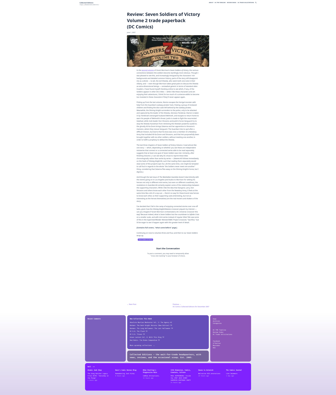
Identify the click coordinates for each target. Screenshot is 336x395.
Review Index (231, 2)
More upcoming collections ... (142, 345)
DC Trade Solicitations (246, 2)
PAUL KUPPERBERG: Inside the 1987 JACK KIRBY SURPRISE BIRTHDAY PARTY (181, 378)
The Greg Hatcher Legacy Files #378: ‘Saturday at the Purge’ (98, 376)
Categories (217, 323)
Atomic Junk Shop (95, 370)
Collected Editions (86, 3)
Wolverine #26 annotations (209, 373)
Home (214, 319)
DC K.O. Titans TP (137, 334)
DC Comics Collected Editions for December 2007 (191, 307)
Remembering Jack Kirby (125, 373)
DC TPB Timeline (220, 2)
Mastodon (216, 345)
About (211, 2)
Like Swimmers (231, 373)
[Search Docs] (256, 3)
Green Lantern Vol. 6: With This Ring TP (147, 337)
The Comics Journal (234, 370)
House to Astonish (205, 370)
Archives (216, 321)
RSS (214, 348)
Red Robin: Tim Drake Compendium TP (145, 340)
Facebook (216, 341)
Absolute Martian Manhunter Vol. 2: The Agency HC (151, 322)
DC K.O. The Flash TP (138, 331)
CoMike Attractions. (151, 376)
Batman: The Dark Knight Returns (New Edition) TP (151, 325)
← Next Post (131, 304)
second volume (148, 70)
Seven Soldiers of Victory (145, 239)
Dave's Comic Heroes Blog (125, 370)
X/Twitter (217, 343)
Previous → (177, 304)
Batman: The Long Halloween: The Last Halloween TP (151, 328)
